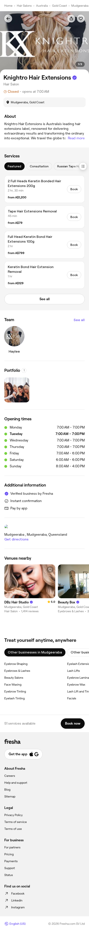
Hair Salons (24, 5)
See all (79, 320)
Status (8, 875)
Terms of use (13, 829)
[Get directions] (44, 527)
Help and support (15, 782)
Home (8, 5)
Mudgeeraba (79, 5)
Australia (42, 5)
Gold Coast (59, 5)
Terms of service (15, 822)
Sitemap (9, 796)
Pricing (9, 854)
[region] (44, 43)
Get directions (16, 539)
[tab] (14, 166)
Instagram (18, 907)
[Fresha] (44, 741)
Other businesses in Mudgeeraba (35, 652)
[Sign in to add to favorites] (81, 18)
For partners (12, 847)
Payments (11, 861)
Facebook (17, 893)
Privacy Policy (13, 815)
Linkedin (16, 900)
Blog (7, 789)
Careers (9, 775)
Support (9, 868)
